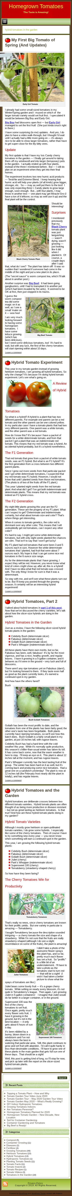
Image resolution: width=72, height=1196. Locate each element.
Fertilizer (11, 1148)
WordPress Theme (38, 1193)
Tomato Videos (14, 1172)
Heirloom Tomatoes (16, 1153)
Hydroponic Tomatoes (17, 1158)
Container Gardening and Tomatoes (26, 1122)
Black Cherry (59, 226)
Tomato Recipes (14, 1169)
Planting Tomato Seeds (18, 1161)
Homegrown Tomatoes (36, 6)
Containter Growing (16, 1142)
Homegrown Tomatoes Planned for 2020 (28, 1112)
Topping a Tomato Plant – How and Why (28, 1093)
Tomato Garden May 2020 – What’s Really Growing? (35, 1101)
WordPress (23, 1193)
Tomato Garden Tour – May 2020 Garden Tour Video (35, 1098)
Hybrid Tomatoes (15, 1156)
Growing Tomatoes (16, 1150)
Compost (11, 1140)
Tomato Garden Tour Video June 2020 (27, 1096)
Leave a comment (13, 352)
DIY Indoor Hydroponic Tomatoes (24, 1104)
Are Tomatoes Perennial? (20, 1109)
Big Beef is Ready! (16, 1125)
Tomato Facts (13, 1164)
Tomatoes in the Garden (19, 1174)
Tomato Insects (14, 1166)
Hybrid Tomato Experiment (36, 362)
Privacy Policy (35, 1183)
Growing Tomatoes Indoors (21, 1106)
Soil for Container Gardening (22, 1120)
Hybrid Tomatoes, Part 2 (34, 601)
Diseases (11, 1145)
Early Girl (54, 122)
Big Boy (9, 122)
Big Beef (34, 283)
